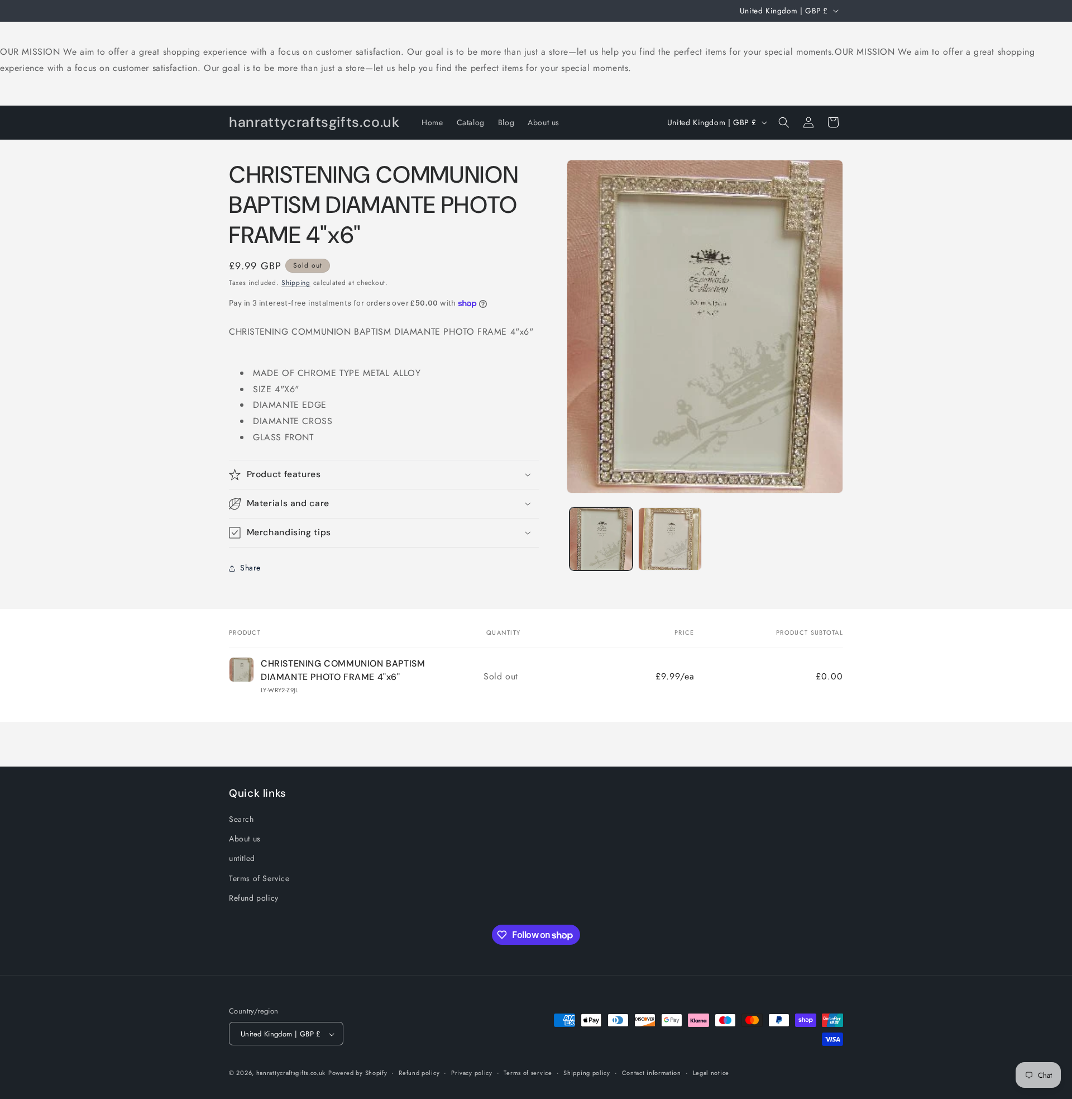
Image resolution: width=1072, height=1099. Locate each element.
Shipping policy (586, 1072)
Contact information (651, 1072)
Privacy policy (471, 1072)
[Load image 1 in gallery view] (601, 538)
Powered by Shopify (357, 1073)
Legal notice (711, 1072)
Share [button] (250, 567)
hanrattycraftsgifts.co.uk (291, 1073)
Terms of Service (259, 878)
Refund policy (254, 897)
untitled (242, 858)
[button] (784, 122)
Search (241, 819)
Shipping (295, 283)
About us (245, 838)
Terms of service (528, 1072)
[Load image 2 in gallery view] (669, 538)
